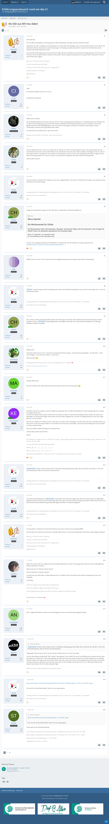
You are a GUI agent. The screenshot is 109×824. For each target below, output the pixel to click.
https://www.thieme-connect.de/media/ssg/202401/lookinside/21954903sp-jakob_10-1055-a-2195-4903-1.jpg (59, 683)
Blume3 (8, 769)
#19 (104, 679)
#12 (104, 407)
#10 (104, 346)
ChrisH (30, 289)
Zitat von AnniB (34, 644)
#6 (105, 206)
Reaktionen (8, 55)
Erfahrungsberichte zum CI (13, 771)
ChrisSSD (13, 26)
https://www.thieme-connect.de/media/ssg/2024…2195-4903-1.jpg (47, 717)
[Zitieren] (104, 77)
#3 (105, 115)
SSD (4, 781)
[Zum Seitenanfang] (106, 821)
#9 (105, 316)
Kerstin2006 (31, 468)
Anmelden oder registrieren (92, 2)
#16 (104, 560)
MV (7, 781)
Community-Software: (54, 796)
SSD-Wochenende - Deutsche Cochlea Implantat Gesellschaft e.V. (45, 244)
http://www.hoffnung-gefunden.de (36, 366)
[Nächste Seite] (7, 30)
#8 (105, 286)
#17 (104, 609)
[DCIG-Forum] (54, 10)
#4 (105, 146)
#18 (104, 639)
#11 (104, 377)
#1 (105, 36)
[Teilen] (105, 30)
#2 (105, 85)
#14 (104, 495)
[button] (77, 2)
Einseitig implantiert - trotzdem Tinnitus (18, 768)
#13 (104, 465)
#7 (105, 256)
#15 (104, 525)
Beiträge (7, 57)
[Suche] (104, 2)
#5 (105, 176)
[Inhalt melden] (99, 77)
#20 (104, 710)
